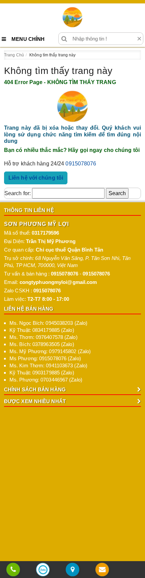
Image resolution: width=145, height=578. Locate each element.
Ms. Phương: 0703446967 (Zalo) (45, 380)
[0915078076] (13, 570)
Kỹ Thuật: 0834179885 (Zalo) (41, 330)
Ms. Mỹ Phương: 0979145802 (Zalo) (50, 351)
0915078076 (80, 163)
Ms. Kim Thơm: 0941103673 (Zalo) (48, 365)
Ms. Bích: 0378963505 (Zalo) (41, 344)
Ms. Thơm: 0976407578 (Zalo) (43, 337)
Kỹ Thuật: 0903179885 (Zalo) (41, 372)
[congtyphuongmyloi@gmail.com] (102, 570)
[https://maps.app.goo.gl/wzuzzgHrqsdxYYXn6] (72, 570)
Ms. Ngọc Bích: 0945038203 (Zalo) (48, 323)
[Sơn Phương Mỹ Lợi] (72, 17)
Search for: (17, 193)
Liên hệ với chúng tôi (35, 178)
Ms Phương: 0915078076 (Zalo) (45, 358)
